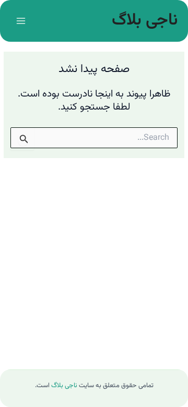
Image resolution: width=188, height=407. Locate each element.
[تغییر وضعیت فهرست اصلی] (20, 20)
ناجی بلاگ (145, 20)
